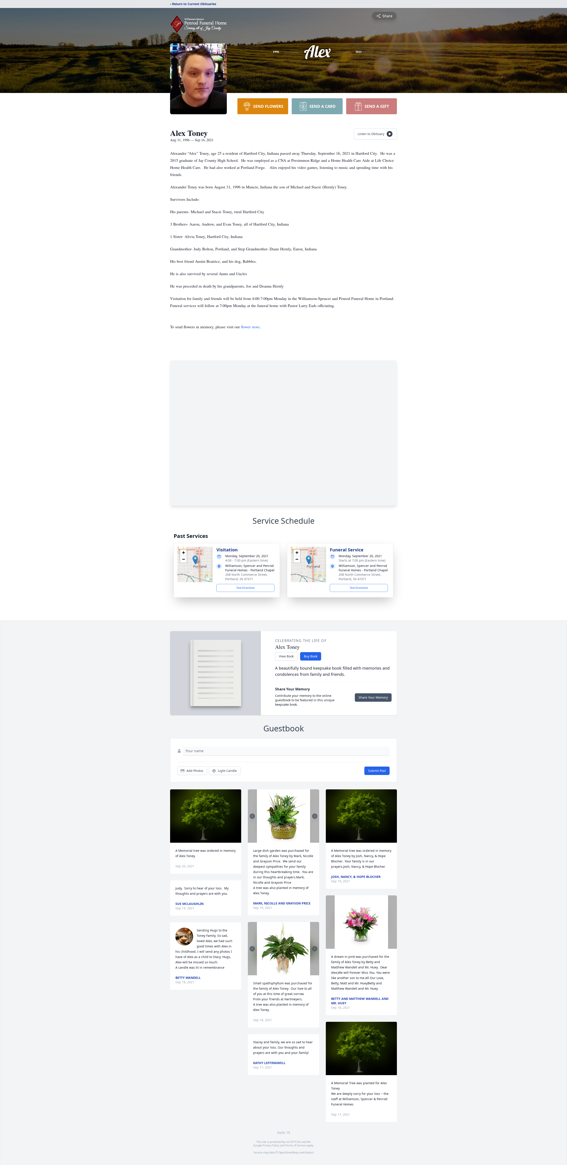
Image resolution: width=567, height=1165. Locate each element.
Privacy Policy (271, 1145)
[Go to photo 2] (285, 840)
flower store (250, 326)
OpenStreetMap (288, 1152)
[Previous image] (252, 816)
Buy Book (310, 656)
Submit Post (377, 771)
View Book (286, 656)
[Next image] (314, 816)
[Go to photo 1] (282, 840)
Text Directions (245, 588)
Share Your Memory (373, 697)
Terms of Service (295, 1145)
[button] (195, 559)
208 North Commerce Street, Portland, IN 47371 (246, 576)
